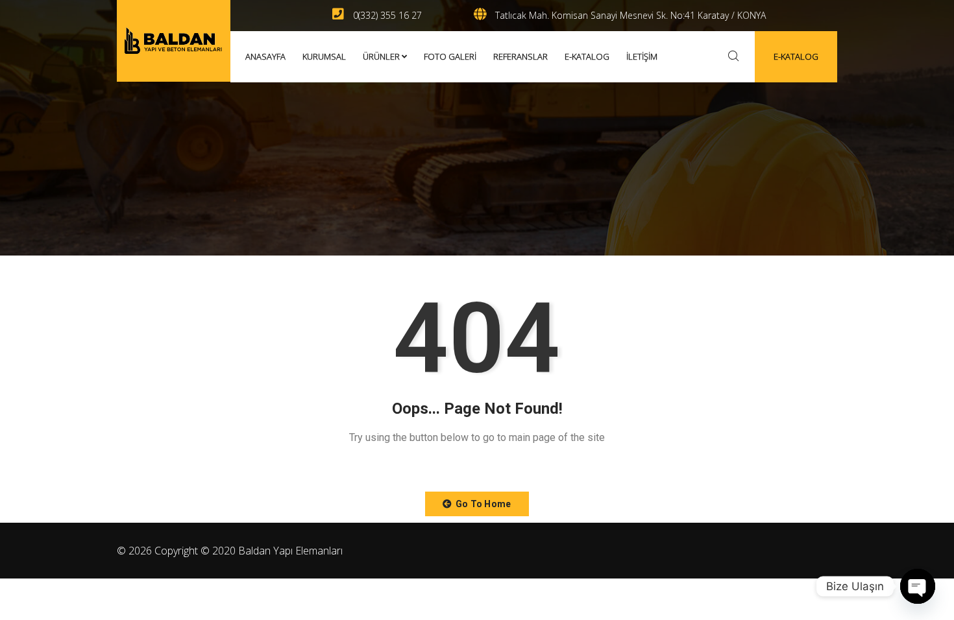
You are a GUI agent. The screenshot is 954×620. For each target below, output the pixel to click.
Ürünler (381, 56)
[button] (476, 504)
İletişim (641, 56)
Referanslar (520, 56)
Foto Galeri (450, 56)
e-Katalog (587, 56)
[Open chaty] (917, 586)
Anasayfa (265, 56)
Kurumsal (324, 56)
